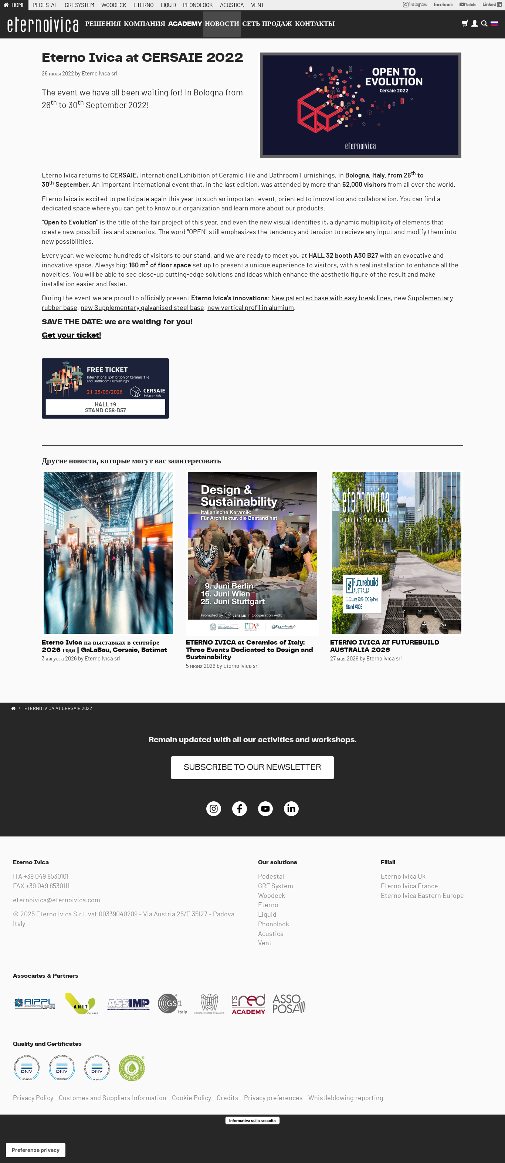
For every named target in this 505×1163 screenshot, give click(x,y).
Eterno (268, 905)
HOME (18, 5)
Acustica (271, 934)
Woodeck (271, 896)
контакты (315, 24)
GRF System (275, 886)
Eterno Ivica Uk (403, 876)
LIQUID (168, 5)
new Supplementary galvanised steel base (142, 308)
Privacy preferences (273, 1098)
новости (222, 24)
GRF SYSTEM (79, 5)
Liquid (267, 915)
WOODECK (113, 5)
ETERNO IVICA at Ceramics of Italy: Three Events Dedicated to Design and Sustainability (249, 650)
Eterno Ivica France (409, 886)
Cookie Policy (191, 1098)
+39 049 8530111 (48, 886)
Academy (185, 24)
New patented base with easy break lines (331, 298)
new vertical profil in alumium (250, 308)
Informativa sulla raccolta (252, 1120)
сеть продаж (267, 24)
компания (144, 24)
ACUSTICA (232, 5)
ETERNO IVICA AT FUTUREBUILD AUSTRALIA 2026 (384, 646)
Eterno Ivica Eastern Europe (422, 896)
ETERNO (143, 5)
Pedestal (271, 876)
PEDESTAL (45, 5)
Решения (103, 24)
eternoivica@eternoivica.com (56, 900)
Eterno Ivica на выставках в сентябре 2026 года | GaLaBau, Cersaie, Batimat (104, 646)
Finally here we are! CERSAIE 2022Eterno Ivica (42, 24)
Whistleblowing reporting (345, 1098)
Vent (265, 943)
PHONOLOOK (198, 5)
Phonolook (273, 924)
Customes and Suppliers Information (112, 1098)
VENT (257, 5)
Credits (227, 1098)
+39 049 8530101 (46, 876)
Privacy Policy (33, 1098)
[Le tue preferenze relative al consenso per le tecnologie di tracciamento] (35, 1150)
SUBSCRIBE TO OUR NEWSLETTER (252, 767)
